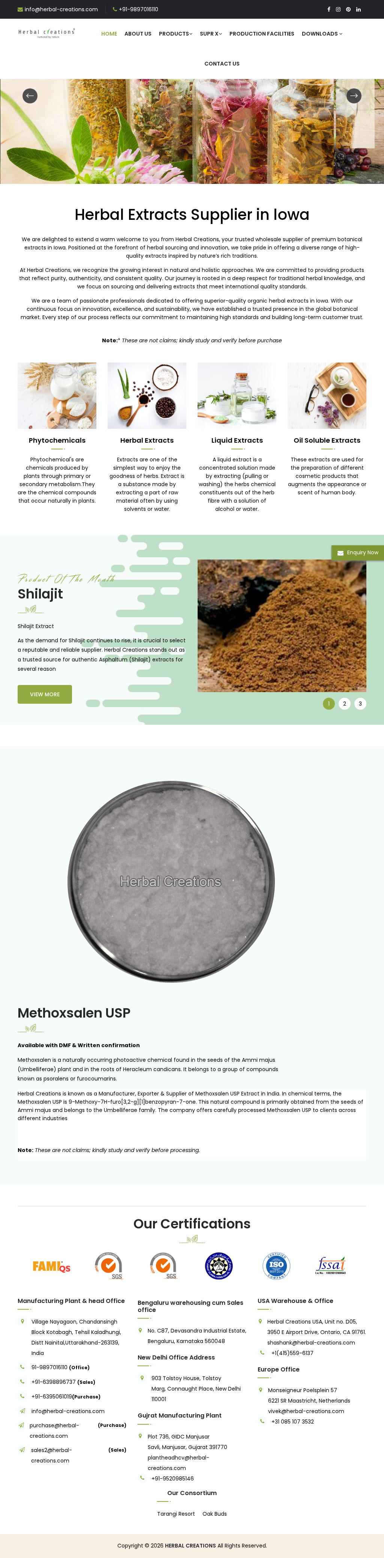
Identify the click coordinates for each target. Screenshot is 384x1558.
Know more (87, 144)
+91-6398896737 (54, 1382)
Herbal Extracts (147, 440)
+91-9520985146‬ (173, 1478)
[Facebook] (328, 9)
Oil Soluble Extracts (327, 440)
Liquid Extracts (237, 440)
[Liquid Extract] (237, 395)
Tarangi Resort (176, 1514)
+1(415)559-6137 (293, 1353)
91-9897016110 (50, 1367)
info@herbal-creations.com (61, 9)
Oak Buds (214, 1514)
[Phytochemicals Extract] (57, 395)
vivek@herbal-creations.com (306, 1411)
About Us (138, 33)
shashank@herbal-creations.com (311, 1342)
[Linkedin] (358, 9)
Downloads (320, 33)
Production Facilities (262, 33)
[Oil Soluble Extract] (327, 395)
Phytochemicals (57, 440)
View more (45, 694)
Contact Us (222, 63)
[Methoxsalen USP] (160, 882)
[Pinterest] (348, 9)
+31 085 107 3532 (293, 1421)
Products (174, 33)
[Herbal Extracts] (147, 395)
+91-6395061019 (52, 1396)
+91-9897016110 (138, 9)
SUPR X (209, 33)
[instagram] (338, 9)
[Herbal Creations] (47, 32)
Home (109, 33)
